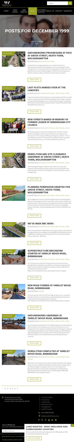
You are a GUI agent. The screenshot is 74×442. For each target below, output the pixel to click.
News (67, 93)
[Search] (70, 3)
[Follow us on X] (42, 420)
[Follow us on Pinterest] (56, 420)
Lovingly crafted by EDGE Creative (12, 440)
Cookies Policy (45, 402)
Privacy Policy (45, 400)
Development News (47, 61)
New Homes (15, 11)
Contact (59, 11)
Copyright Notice (46, 407)
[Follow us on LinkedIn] (53, 420)
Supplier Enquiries (46, 409)
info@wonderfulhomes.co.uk (50, 416)
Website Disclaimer (47, 404)
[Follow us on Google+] (46, 420)
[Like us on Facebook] (39, 420)
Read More (34, 80)
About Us (50, 11)
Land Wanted (23, 11)
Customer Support (41, 11)
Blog (32, 11)
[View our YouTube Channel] (49, 420)
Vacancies (68, 11)
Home (6, 11)
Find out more (37, 41)
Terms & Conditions (47, 397)
